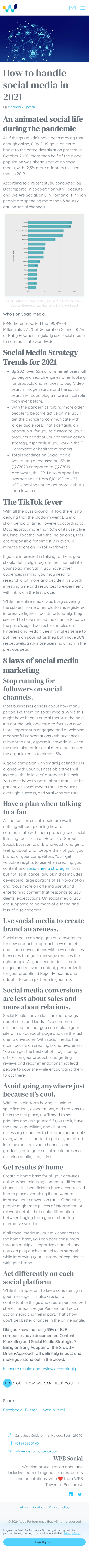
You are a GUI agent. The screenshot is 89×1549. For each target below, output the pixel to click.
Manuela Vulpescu (21, 107)
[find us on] (71, 1494)
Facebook (12, 1409)
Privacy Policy (72, 1533)
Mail (61, 1409)
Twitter (30, 1409)
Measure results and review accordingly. (40, 1368)
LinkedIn (47, 1409)
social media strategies (49, 868)
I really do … (44, 1542)
